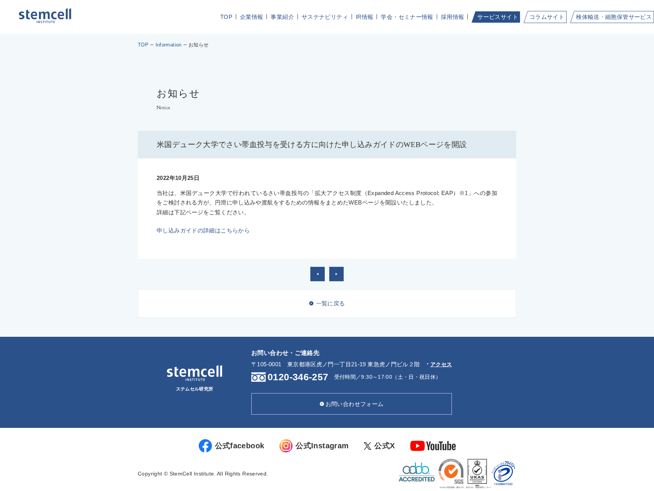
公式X (384, 445)
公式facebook (240, 445)
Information (169, 45)
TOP (226, 17)
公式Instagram (322, 445)
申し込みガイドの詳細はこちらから (203, 230)
